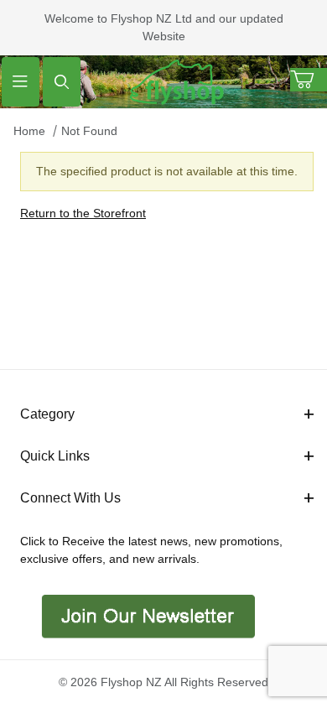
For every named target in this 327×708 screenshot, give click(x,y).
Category (47, 414)
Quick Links (55, 456)
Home (29, 131)
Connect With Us (70, 498)
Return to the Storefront (83, 213)
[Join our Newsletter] (146, 615)
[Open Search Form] (61, 82)
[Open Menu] (20, 82)
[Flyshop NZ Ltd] (177, 80)
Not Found (89, 131)
